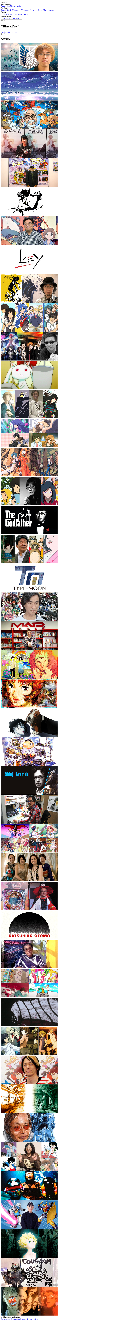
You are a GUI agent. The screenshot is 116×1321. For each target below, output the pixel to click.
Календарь (24, 14)
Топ (8, 6)
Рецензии (33, 10)
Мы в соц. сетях (13, 18)
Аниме (4, 6)
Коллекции (16, 10)
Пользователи (48, 10)
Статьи (40, 10)
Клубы (9, 10)
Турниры (16, 14)
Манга (13, 6)
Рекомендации (7, 14)
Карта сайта (33, 1319)
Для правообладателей (20, 1319)
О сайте (4, 18)
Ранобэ (18, 6)
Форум (4, 10)
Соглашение (6, 1319)
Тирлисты (25, 10)
